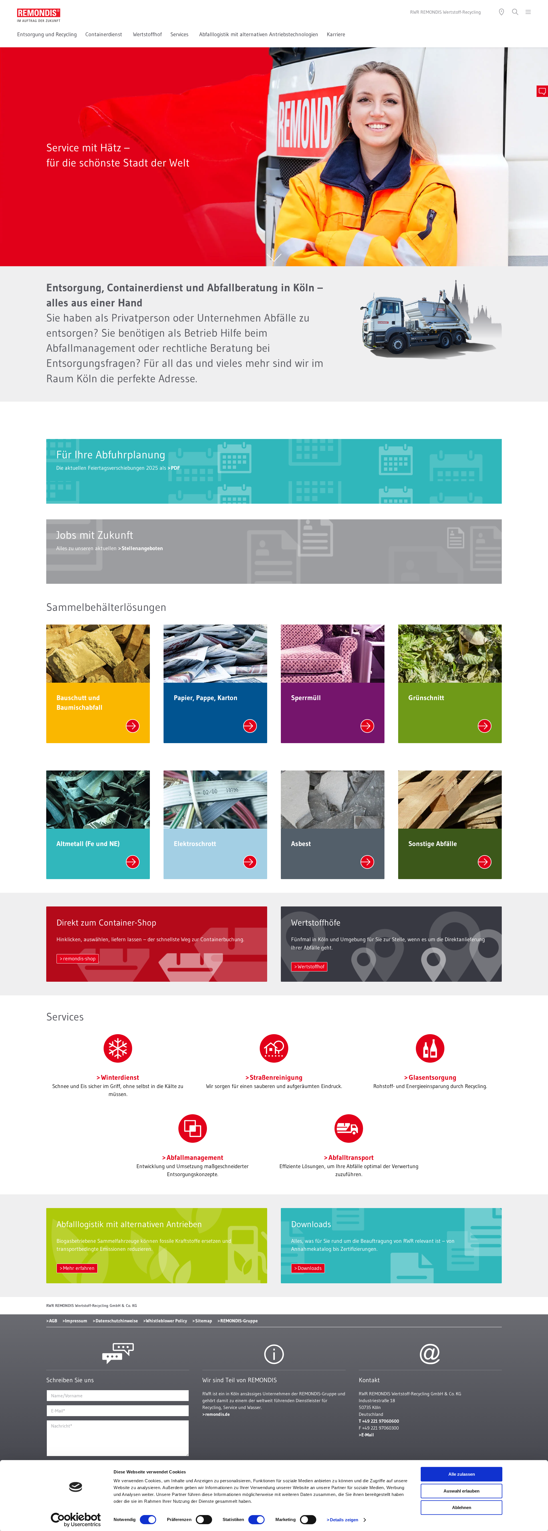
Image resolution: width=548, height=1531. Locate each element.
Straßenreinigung (276, 1077)
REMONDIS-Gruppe (239, 1320)
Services (180, 34)
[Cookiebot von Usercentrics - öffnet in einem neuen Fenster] (76, 1520)
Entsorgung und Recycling (47, 34)
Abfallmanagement (195, 1157)
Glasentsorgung (432, 1077)
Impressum (76, 1320)
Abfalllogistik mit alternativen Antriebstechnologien (258, 34)
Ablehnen (461, 1507)
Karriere (336, 34)
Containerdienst (104, 34)
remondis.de (217, 1414)
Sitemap (203, 1320)
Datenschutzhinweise (117, 1320)
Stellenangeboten (142, 548)
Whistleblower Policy (166, 1320)
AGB (53, 1320)
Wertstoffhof (147, 34)
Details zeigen (344, 1519)
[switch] (204, 1519)
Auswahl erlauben (462, 1491)
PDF (175, 468)
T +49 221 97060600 (379, 1421)
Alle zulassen (461, 1474)
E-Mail (367, 1435)
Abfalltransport (351, 1157)
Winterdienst (120, 1077)
